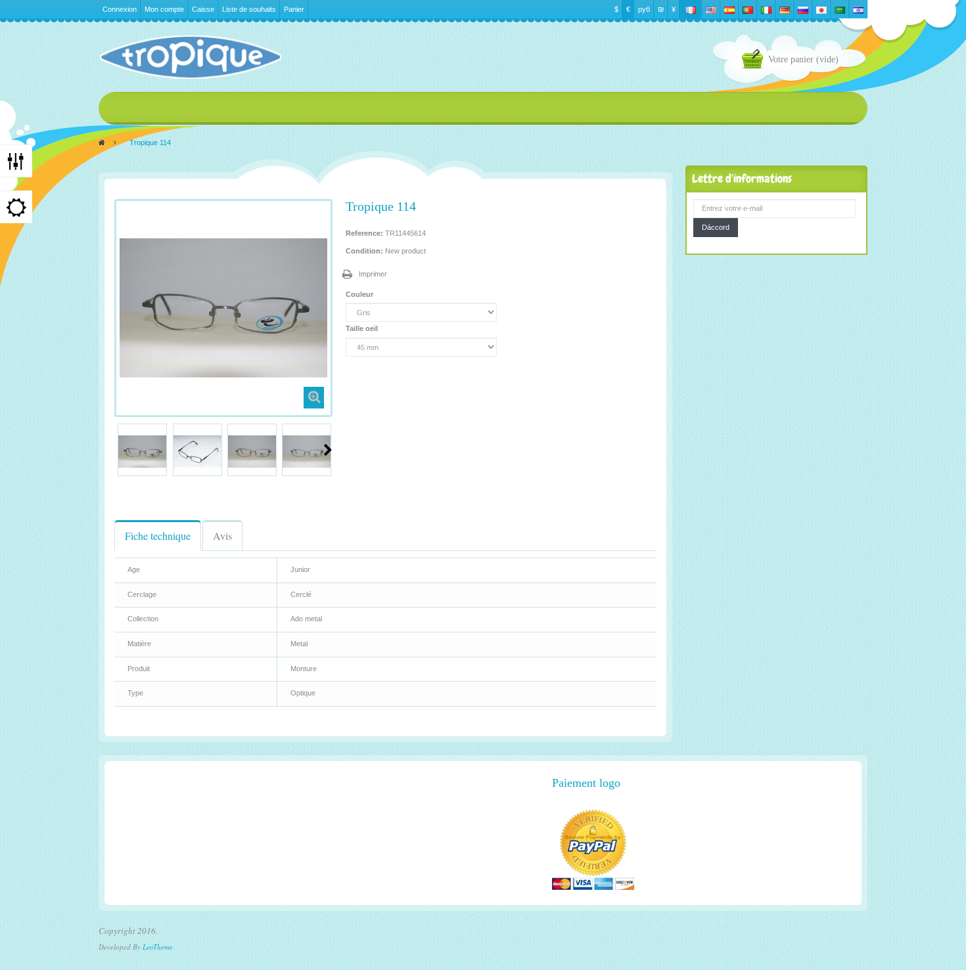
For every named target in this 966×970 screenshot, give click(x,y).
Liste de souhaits (249, 9)
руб (644, 9)
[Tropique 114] (142, 451)
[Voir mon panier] (755, 61)
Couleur (360, 294)
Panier (294, 9)
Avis (222, 535)
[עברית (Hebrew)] (858, 9)
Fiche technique (158, 535)
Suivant (328, 449)
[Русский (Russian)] (803, 9)
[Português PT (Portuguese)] (748, 9)
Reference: (364, 233)
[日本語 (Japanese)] (821, 9)
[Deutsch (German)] (784, 9)
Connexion (120, 9)
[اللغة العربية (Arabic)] (840, 9)
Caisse (203, 9)
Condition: (364, 251)
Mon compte (164, 9)
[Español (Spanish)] (729, 9)
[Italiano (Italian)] (766, 9)
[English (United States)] (711, 9)
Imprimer (373, 274)
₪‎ (661, 9)
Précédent (119, 449)
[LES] (190, 57)
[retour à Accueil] (102, 142)
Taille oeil (363, 328)
